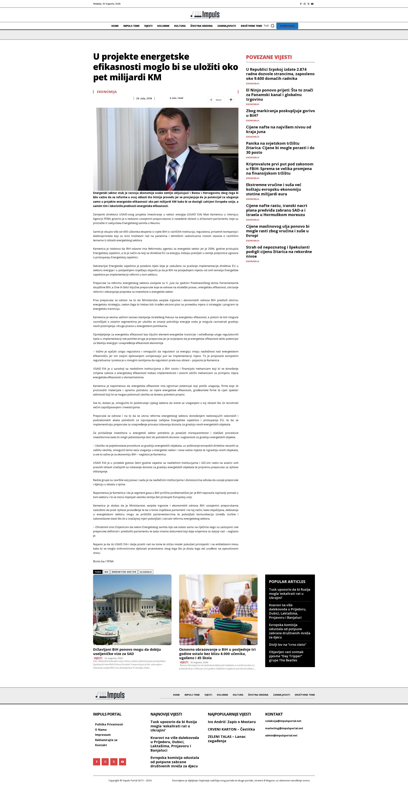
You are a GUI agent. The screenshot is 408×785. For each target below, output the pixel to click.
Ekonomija (107, 91)
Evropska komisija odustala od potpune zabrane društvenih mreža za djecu (289, 631)
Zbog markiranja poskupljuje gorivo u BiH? (280, 113)
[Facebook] (301, 4)
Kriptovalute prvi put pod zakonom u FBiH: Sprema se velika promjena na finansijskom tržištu (279, 168)
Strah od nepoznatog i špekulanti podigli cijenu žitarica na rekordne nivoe (279, 251)
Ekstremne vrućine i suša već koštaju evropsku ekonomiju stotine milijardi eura (273, 189)
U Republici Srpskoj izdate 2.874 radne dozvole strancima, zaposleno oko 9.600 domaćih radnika (280, 74)
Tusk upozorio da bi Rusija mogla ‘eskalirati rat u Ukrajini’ (289, 593)
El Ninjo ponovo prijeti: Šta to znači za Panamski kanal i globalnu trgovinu (279, 94)
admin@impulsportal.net (281, 735)
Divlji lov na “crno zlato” (287, 644)
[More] (231, 100)
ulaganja (146, 572)
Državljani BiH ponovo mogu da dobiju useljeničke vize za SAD (127, 651)
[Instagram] (304, 4)
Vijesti (98, 658)
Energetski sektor (124, 572)
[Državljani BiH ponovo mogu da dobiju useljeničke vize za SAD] (132, 610)
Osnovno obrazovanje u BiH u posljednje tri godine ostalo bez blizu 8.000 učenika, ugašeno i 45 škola (217, 653)
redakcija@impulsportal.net (283, 721)
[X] (308, 4)
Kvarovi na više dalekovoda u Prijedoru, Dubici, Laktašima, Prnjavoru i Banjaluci (287, 611)
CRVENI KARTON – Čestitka (231, 729)
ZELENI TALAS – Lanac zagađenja (227, 738)
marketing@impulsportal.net (284, 728)
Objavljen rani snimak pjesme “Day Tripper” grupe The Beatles (286, 656)
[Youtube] (312, 4)
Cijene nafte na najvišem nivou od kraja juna (278, 129)
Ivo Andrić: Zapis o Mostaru (232, 721)
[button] (270, 25)
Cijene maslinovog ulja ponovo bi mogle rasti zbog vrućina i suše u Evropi (278, 231)
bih (106, 572)
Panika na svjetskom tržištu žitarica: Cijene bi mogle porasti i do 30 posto (280, 148)
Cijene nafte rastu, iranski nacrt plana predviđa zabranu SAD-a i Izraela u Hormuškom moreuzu (276, 210)
